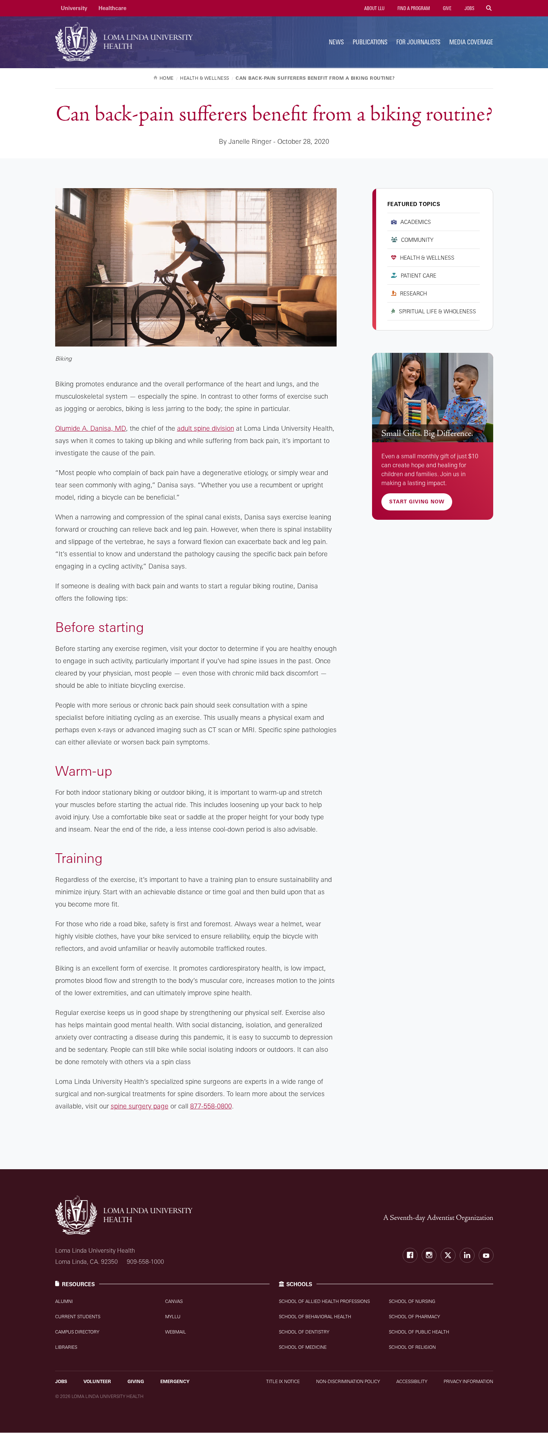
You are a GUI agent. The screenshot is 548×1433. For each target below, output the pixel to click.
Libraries (66, 1347)
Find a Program (413, 8)
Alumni (64, 1301)
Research (413, 293)
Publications (370, 42)
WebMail (175, 1332)
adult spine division (205, 428)
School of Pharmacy (414, 1316)
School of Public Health (419, 1332)
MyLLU (172, 1316)
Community (417, 240)
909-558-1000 (145, 1261)
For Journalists (418, 42)
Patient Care (418, 275)
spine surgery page (140, 1106)
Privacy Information (468, 1381)
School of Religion (412, 1347)
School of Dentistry (304, 1332)
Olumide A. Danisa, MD (90, 428)
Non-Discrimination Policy (348, 1381)
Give (446, 8)
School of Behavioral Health (315, 1316)
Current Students (77, 1316)
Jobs (468, 8)
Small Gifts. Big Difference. (427, 433)
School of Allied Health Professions (324, 1301)
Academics (415, 222)
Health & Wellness (427, 257)
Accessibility (411, 1381)
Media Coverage (471, 42)
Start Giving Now (416, 501)
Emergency (174, 1381)
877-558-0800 (211, 1106)
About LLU (373, 8)
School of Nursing (412, 1301)
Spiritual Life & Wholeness (437, 311)
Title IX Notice (283, 1381)
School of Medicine (303, 1347)
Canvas (174, 1301)
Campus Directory (77, 1332)
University (74, 8)
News (336, 42)
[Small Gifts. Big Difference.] (432, 398)
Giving (135, 1381)
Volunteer (97, 1381)
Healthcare (112, 8)
